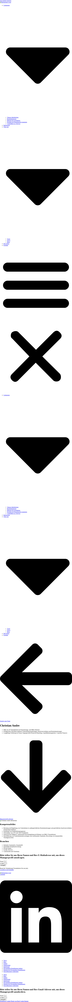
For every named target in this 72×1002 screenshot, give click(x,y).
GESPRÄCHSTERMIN (7, 870)
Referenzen (7, 125)
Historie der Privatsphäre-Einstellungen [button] (14, 970)
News (8, 240)
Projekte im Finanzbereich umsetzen (17, 122)
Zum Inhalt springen (5, 0)
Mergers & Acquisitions (13, 120)
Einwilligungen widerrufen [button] (11, 971)
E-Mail (2, 863)
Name (2, 861)
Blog (8, 242)
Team (8, 239)
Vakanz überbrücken (12, 117)
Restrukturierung (11, 119)
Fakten (5, 963)
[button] (36, 320)
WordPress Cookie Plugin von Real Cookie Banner (14, 1001)
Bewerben (6, 243)
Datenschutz (7, 965)
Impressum (7, 967)
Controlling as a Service (13, 123)
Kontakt (6, 245)
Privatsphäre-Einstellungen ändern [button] (13, 968)
